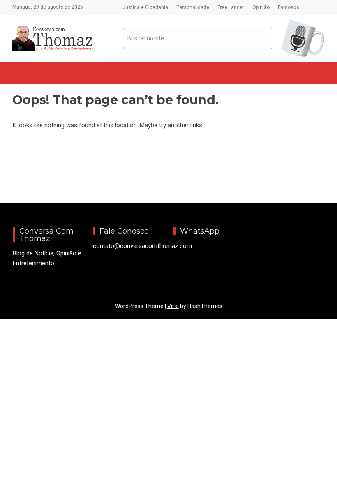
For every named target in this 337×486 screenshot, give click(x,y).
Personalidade (192, 7)
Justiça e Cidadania (145, 7)
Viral (173, 306)
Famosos (288, 7)
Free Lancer (230, 7)
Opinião (261, 7)
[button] (18, 72)
